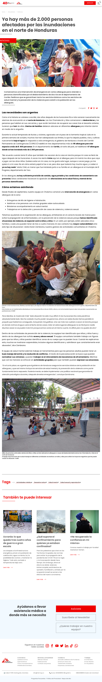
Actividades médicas (24, 482)
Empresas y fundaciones (66, 665)
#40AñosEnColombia (24, 665)
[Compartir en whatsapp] (94, 108)
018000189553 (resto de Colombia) (87, 673)
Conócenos (21, 658)
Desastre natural (40, 482)
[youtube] (57, 645)
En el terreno (88, 660)
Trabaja (87, 658)
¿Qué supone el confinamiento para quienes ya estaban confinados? (49, 541)
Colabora (61, 658)
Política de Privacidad (54, 679)
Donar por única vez (64, 662)
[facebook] (52, 645)
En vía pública (88, 663)
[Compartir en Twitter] (91, 108)
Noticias (20, 12)
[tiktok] (71, 645)
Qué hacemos (22, 662)
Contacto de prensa (44, 663)
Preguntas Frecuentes (38, 679)
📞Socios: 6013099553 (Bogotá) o (60, 673)
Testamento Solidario (65, 663)
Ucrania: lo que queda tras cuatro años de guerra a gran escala (17, 541)
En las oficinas (89, 662)
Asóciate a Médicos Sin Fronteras (68, 660)
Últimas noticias (43, 660)
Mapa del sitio (66, 679)
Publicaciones (42, 662)
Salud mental (53, 482)
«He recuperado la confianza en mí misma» (81, 540)
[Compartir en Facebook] (88, 108)
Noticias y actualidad (45, 658)
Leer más (6, 567)
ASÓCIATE (90, 3)
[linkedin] (66, 645)
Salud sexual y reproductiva (70, 482)
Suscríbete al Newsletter (76, 617)
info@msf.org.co (38, 673)
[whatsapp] (76, 645)
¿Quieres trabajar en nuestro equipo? (75, 627)
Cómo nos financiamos (25, 663)
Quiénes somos (22, 660)
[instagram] (47, 645)
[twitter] (61, 645)
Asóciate (76, 608)
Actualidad (11, 12)
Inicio (3, 12)
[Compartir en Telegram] (97, 108)
